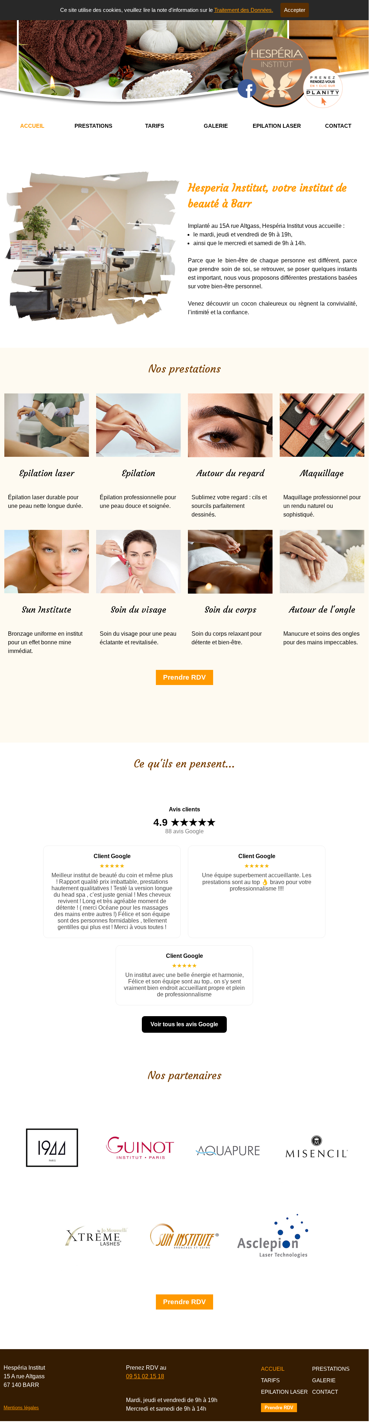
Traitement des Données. (243, 10)
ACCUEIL (32, 126)
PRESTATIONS (93, 126)
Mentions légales (21, 1407)
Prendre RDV (184, 677)
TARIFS (154, 126)
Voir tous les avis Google (184, 1024)
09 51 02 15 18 (145, 1376)
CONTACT (338, 126)
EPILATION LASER (277, 126)
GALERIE (216, 126)
